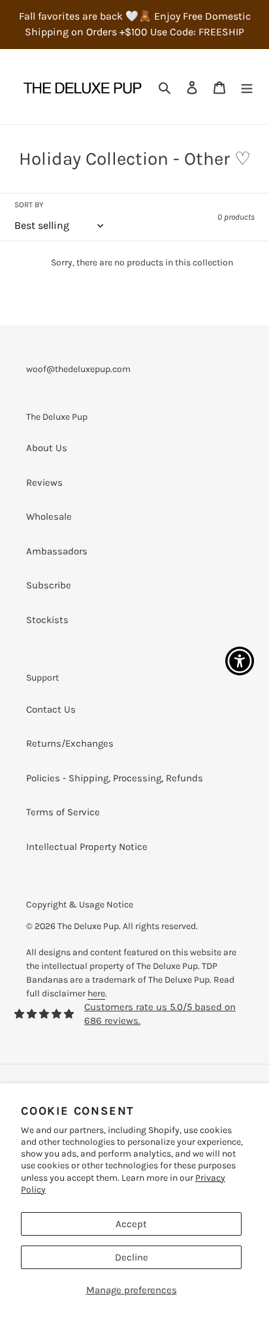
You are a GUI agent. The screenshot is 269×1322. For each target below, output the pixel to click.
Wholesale (49, 516)
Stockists (47, 620)
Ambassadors (56, 551)
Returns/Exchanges (70, 743)
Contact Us (51, 709)
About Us (46, 448)
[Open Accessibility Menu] (240, 661)
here (96, 993)
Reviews (44, 482)
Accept (131, 1224)
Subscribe (48, 585)
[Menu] (247, 87)
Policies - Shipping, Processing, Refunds (114, 778)
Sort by (29, 204)
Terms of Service (63, 812)
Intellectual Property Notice (87, 847)
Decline (131, 1257)
